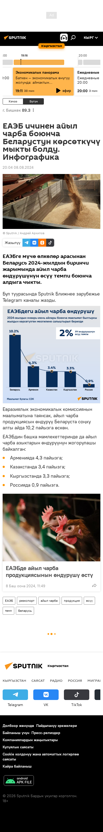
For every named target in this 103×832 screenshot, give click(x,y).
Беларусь (25, 611)
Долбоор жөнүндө (18, 725)
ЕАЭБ (9, 601)
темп (8, 611)
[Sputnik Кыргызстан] (16, 39)
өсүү (89, 601)
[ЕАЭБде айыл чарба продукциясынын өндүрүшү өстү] (51, 527)
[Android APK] (19, 781)
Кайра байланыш (17, 766)
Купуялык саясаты (18, 747)
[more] (94, 585)
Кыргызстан (14, 680)
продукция (72, 601)
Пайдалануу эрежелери (56, 725)
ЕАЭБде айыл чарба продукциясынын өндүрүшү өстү (49, 571)
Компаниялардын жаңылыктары (30, 739)
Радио (56, 680)
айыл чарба (49, 601)
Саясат (38, 680)
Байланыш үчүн (16, 732)
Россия (75, 680)
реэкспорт (26, 601)
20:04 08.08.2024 (18, 167)
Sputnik (11, 233)
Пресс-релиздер (45, 732)
